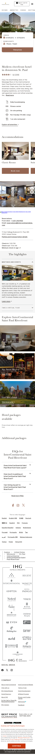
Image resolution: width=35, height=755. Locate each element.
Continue (16, 746)
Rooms (5, 10)
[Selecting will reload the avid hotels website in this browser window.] (11, 638)
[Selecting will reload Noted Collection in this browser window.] (11, 599)
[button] (32, 3)
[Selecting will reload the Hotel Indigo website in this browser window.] (27, 591)
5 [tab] (20, 205)
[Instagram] (11, 670)
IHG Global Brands (7, 691)
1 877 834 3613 (24, 716)
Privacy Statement (15, 739)
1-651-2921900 (17, 221)
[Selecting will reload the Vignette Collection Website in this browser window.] (27, 583)
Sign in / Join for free (22, 3)
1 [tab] (15, 205)
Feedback (21, 705)
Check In (6, 35)
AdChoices (21, 701)
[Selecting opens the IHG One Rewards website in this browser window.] (17, 660)
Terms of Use (22, 688)
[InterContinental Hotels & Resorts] (6, 3)
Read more (10, 95)
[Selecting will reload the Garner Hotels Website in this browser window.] (27, 630)
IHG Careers (5, 705)
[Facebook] (2, 670)
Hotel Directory (6, 694)
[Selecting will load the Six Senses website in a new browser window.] (11, 575)
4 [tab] (19, 205)
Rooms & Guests (8, 41)
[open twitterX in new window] (22, 505)
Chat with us (5, 688)
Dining (23, 10)
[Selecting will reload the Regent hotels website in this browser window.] (27, 575)
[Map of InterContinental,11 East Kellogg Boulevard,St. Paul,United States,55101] (17, 212)
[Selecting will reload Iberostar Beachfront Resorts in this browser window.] (11, 614)
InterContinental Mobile (25, 684)
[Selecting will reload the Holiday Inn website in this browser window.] (11, 630)
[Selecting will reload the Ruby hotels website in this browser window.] (11, 606)
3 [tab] (18, 205)
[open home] (1, 556)
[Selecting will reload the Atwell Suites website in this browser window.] (27, 638)
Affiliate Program (23, 694)
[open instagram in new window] (17, 505)
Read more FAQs (17, 496)
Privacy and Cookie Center (24, 697)
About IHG (4, 697)
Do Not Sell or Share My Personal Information (9, 701)
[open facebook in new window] (12, 505)
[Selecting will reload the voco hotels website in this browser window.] (27, 599)
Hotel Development (24, 691)
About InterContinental (8, 684)
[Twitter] (7, 670)
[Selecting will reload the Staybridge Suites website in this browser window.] (11, 646)
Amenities (14, 10)
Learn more (6, 301)
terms (4, 736)
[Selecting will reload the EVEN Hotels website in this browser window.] (11, 622)
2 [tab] (16, 205)
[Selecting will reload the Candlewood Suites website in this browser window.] (17, 654)
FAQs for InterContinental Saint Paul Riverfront (17, 455)
